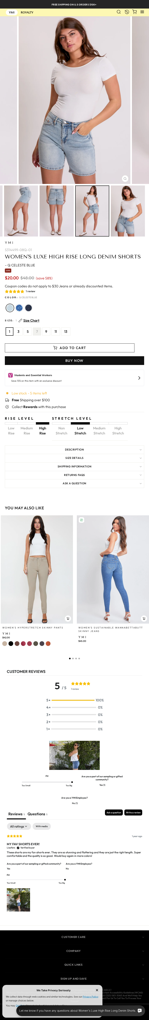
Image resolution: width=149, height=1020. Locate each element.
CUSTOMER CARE (73, 937)
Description (74, 449)
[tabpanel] (74, 868)
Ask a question (74, 483)
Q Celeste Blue (10, 308)
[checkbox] (42, 826)
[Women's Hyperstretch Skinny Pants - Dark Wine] (29, 643)
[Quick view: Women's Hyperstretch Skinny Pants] (68, 618)
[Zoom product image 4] (57, 211)
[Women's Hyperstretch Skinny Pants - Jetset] (42, 643)
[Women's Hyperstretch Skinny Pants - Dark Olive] (35, 643)
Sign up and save (74, 978)
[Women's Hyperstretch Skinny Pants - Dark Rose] (23, 643)
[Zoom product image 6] (128, 211)
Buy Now (74, 360)
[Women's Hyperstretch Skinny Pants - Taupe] (4, 643)
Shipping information (74, 466)
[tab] (37, 814)
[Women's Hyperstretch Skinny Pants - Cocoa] (17, 643)
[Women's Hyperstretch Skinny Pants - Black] (11, 643)
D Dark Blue (28, 308)
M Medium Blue (19, 308)
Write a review (133, 812)
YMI (9, 242)
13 (65, 331)
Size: (22, 321)
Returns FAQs (74, 475)
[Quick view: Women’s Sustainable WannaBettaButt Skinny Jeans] (144, 618)
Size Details (74, 458)
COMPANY (73, 951)
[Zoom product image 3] (21, 211)
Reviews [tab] (16, 813)
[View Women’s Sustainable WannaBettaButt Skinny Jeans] (113, 569)
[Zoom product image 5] (92, 211)
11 (56, 331)
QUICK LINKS (73, 964)
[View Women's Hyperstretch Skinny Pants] (37, 569)
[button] (70, 658)
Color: (21, 297)
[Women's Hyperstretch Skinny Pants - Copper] (48, 643)
